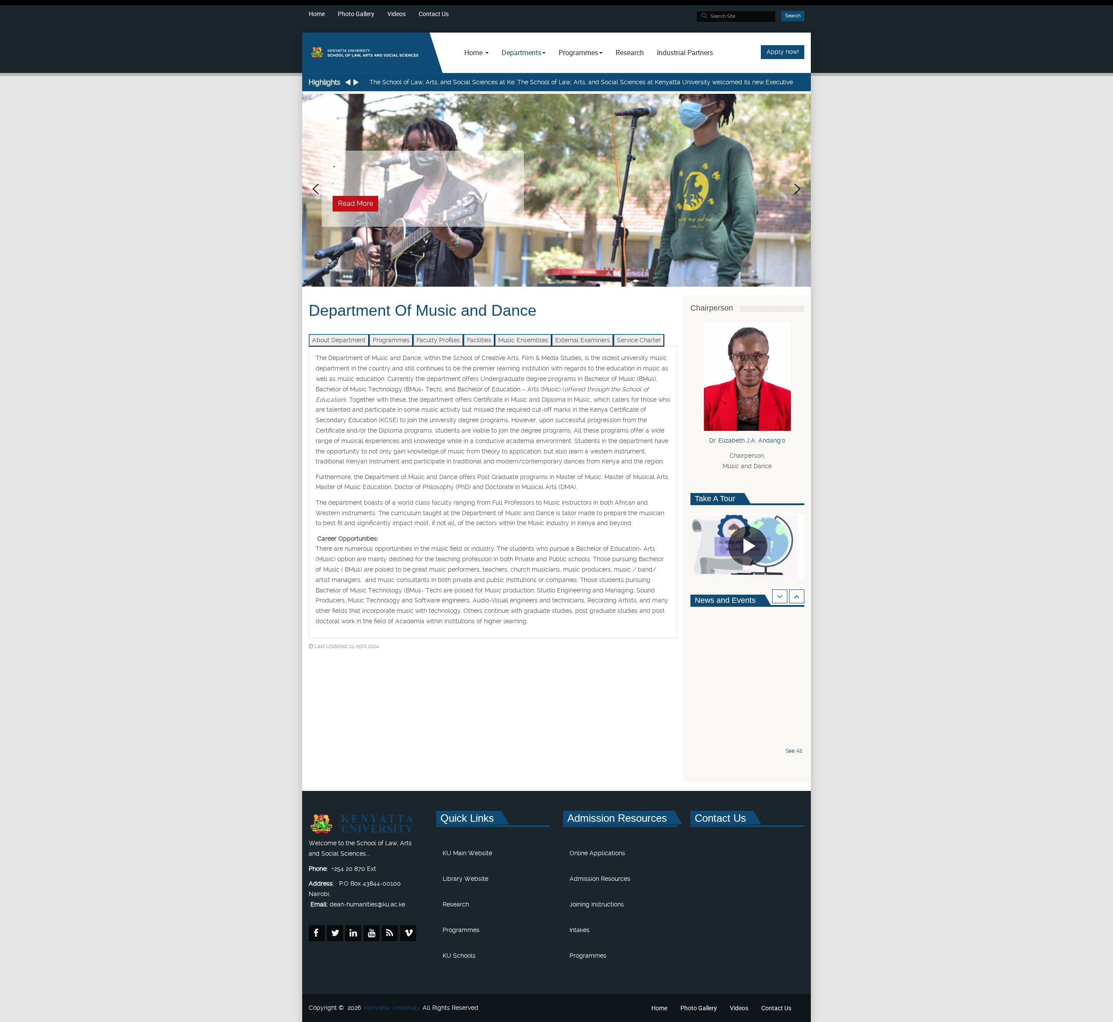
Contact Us (434, 14)
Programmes (461, 929)
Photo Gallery (356, 14)
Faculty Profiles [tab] (438, 340)
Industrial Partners (685, 52)
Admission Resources (600, 878)
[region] (556, 189)
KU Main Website (467, 853)
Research (630, 52)
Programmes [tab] (391, 340)
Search (792, 16)
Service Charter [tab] (639, 340)
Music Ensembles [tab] (523, 340)
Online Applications (597, 853)
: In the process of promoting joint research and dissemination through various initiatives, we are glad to (566, 82)
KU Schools (459, 955)
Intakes (580, 929)
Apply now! (782, 51)
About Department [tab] (339, 340)
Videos (396, 14)
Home (317, 14)
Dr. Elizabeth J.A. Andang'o (747, 440)
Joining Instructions (597, 904)
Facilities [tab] (479, 340)
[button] (316, 189)
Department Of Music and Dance (423, 310)
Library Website (465, 878)
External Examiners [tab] (582, 340)
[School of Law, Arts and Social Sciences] (366, 52)
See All (794, 751)
